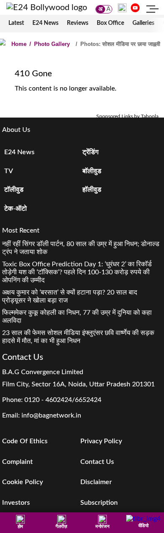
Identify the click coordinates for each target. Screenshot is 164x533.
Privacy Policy (101, 441)
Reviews (77, 23)
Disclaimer (96, 482)
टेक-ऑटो (15, 208)
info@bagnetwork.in (51, 415)
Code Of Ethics (25, 441)
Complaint (17, 461)
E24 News (45, 23)
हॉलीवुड (91, 189)
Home (18, 44)
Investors (16, 502)
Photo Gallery (49, 44)
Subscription (99, 502)
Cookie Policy (22, 482)
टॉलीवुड (14, 189)
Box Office (110, 23)
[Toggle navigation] (152, 10)
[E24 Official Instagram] (122, 7)
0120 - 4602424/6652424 (62, 399)
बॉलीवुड (91, 171)
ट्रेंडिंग (90, 152)
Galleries (143, 23)
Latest (16, 23)
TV (8, 171)
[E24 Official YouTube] (135, 7)
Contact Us (97, 461)
